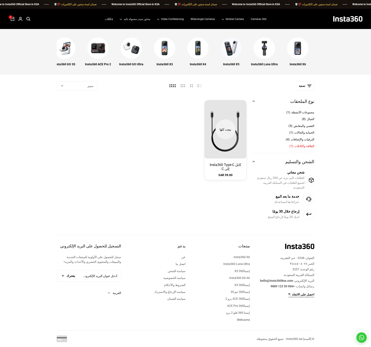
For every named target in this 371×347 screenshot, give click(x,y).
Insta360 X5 (231, 64)
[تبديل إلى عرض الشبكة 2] (191, 86)
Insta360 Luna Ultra (264, 64)
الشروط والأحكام (175, 285)
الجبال (308, 119)
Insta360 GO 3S (64, 64)
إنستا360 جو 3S (240, 292)
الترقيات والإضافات (300, 139)
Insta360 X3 (165, 64)
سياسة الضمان (176, 298)
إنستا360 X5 (242, 271)
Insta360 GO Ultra (131, 64)
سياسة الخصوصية (174, 278)
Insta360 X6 (298, 64)
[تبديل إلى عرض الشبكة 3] (182, 86)
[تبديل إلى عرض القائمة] (199, 86)
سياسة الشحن (177, 271)
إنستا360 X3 (242, 285)
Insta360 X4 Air (239, 278)
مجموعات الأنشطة (300, 112)
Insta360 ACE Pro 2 (98, 64)
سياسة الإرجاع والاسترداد (170, 292)
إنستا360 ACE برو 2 (237, 298)
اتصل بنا (181, 264)
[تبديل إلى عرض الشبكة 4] (172, 86)
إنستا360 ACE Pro (238, 305)
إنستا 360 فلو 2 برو (238, 312)
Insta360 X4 (198, 64)
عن (183, 257)
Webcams (243, 319)
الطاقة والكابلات (301, 146)
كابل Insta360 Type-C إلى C (225, 167)
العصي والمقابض (301, 126)
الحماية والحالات (301, 132)
